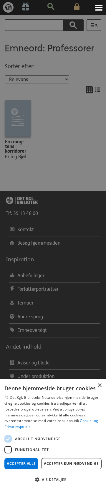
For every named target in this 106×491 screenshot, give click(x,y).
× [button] (99, 385)
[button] (53, 479)
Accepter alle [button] (21, 463)
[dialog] (53, 435)
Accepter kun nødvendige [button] (71, 463)
